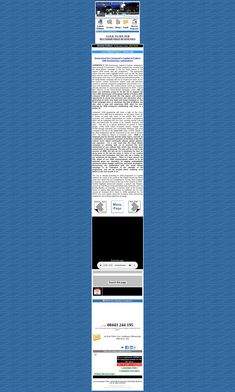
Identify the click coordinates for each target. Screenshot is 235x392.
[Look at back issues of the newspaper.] (109, 24)
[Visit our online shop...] (118, 24)
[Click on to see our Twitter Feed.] (122, 348)
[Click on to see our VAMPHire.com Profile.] (135, 348)
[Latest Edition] (100, 24)
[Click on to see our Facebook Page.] (127, 348)
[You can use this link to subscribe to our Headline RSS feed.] (104, 301)
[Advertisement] (117, 238)
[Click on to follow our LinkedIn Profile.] (131, 348)
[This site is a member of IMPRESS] (104, 371)
